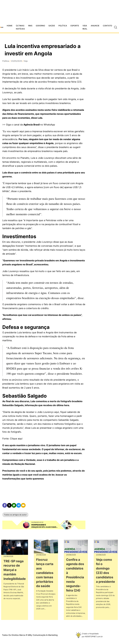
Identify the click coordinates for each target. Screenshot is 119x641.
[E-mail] (23, 505)
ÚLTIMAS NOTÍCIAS (20, 27)
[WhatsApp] (14, 505)
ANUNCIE (95, 25)
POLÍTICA (62, 25)
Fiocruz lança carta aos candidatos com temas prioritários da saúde (44, 573)
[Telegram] (18, 505)
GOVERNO (40, 25)
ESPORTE (75, 25)
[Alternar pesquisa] (115, 27)
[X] (9, 505)
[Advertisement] (104, 104)
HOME (9, 25)
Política (5, 61)
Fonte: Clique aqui (12, 438)
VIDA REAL (85, 27)
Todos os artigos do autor (15, 515)
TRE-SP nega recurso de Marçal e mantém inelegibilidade (14, 570)
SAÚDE (51, 25)
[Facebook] (4, 505)
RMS (30, 25)
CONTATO (107, 25)
